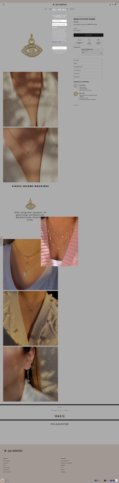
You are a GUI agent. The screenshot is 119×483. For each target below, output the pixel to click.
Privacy (59, 41)
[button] (117, 2)
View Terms (54, 41)
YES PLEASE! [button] (59, 48)
